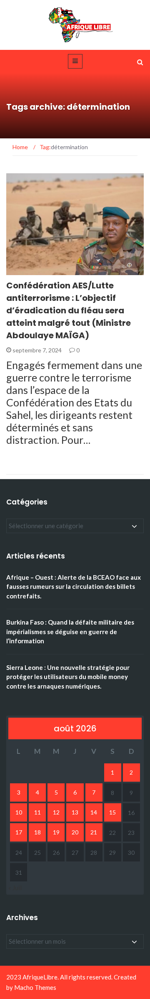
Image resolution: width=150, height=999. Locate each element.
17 (18, 832)
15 (112, 812)
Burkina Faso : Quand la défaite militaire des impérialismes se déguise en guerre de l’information (70, 631)
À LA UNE (29, 270)
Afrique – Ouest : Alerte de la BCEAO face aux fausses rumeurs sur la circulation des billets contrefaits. (73, 586)
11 (37, 812)
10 (18, 812)
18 (37, 832)
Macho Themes (35, 987)
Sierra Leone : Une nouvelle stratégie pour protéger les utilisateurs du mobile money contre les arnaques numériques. (68, 677)
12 (56, 812)
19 (56, 832)
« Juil (15, 887)
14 (93, 812)
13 (75, 812)
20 (75, 832)
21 (93, 832)
